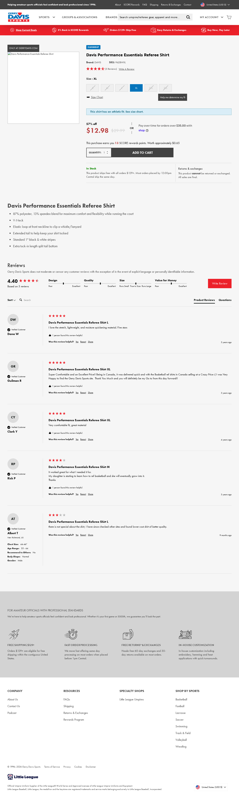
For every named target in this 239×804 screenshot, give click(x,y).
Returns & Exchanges (171, 4)
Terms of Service (52, 766)
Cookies (78, 766)
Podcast (11, 713)
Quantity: (95, 152)
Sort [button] (10, 300)
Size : (91, 78)
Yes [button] (77, 341)
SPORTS (44, 17)
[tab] (204, 301)
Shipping (154, 4)
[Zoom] (43, 87)
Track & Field (183, 733)
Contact (187, 4)
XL (136, 88)
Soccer (180, 720)
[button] (101, 69)
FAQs (66, 699)
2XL (151, 88)
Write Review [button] (219, 283)
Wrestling (181, 746)
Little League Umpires (132, 699)
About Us (12, 699)
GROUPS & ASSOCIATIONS (79, 17)
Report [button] (83, 341)
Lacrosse (181, 713)
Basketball (181, 699)
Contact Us (13, 706)
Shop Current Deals (26, 30)
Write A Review (126, 69)
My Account (209, 17)
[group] (27, 281)
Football (180, 706)
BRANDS (111, 17)
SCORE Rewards (132, 4)
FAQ (144, 4)
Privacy (67, 766)
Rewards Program (73, 720)
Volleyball (181, 740)
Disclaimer (91, 766)
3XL (165, 88)
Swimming (181, 726)
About (118, 4)
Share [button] (90, 341)
